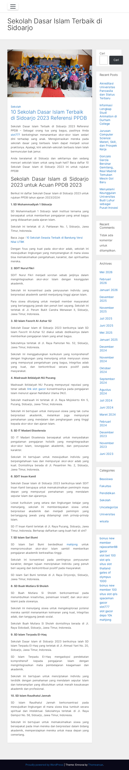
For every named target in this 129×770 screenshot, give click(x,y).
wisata (104, 521)
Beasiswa (106, 479)
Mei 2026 (106, 272)
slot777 (15, 134)
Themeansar (95, 764)
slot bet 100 (108, 555)
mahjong (72, 544)
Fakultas (105, 486)
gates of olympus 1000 (105, 577)
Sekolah (16, 106)
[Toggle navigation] (12, 6)
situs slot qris (108, 594)
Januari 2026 (109, 290)
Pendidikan (107, 493)
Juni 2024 (106, 407)
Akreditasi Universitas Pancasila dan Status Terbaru (107, 91)
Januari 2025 (109, 339)
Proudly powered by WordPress (45, 764)
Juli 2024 (106, 400)
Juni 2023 (106, 454)
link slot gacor (36, 389)
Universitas (107, 514)
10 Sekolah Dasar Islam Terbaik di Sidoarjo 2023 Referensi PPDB (49, 115)
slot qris (105, 559)
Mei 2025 (106, 332)
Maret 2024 (108, 414)
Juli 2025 (106, 318)
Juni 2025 (106, 325)
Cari (102, 53)
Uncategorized (110, 507)
